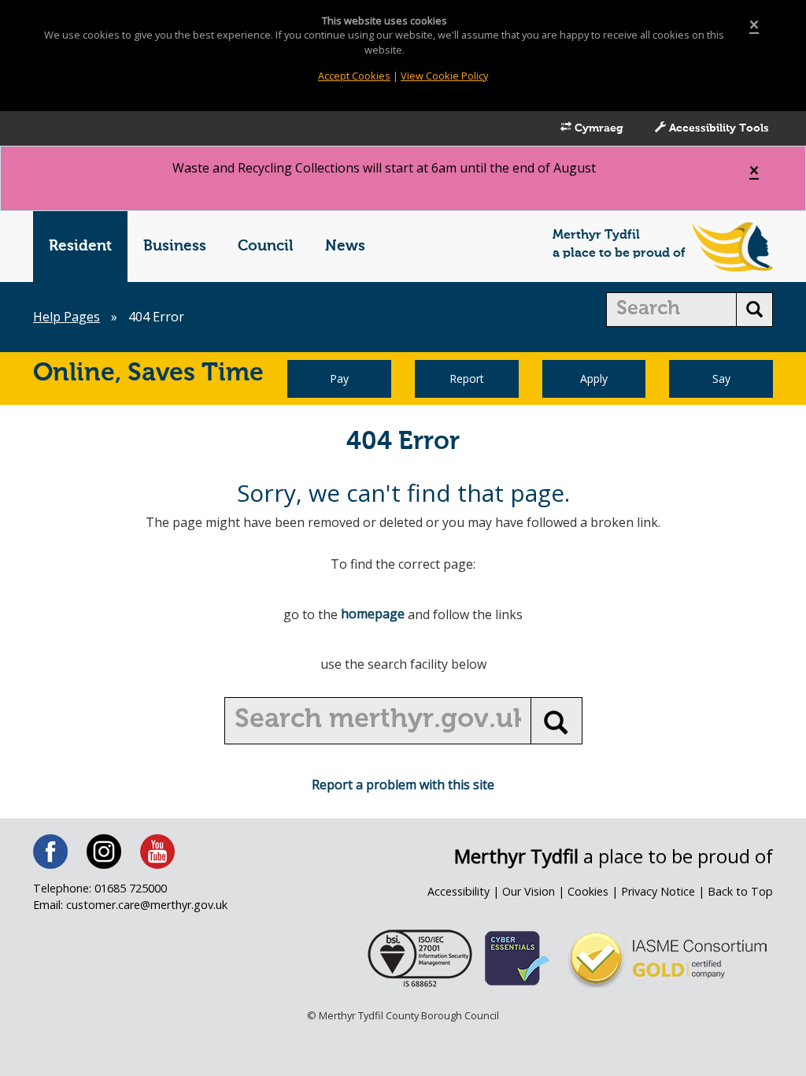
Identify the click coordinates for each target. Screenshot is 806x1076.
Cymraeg (597, 128)
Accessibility (458, 891)
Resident (80, 246)
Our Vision (528, 891)
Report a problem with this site (403, 784)
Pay (339, 378)
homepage (373, 613)
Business (174, 246)
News (345, 246)
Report (466, 378)
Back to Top (740, 891)
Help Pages (66, 316)
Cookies (588, 891)
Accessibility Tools (717, 128)
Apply (594, 378)
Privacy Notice (658, 891)
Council (266, 246)
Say (721, 378)
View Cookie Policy (444, 76)
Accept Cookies (354, 76)
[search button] (754, 309)
